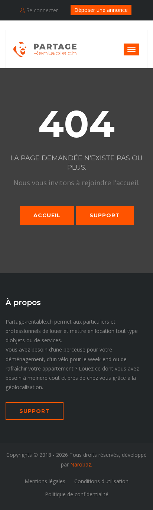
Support (104, 215)
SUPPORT (34, 411)
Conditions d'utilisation (101, 481)
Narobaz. (81, 464)
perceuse (74, 349)
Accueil (47, 215)
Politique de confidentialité (76, 494)
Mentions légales (45, 481)
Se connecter (41, 10)
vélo (63, 359)
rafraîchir (16, 368)
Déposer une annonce (101, 9)
